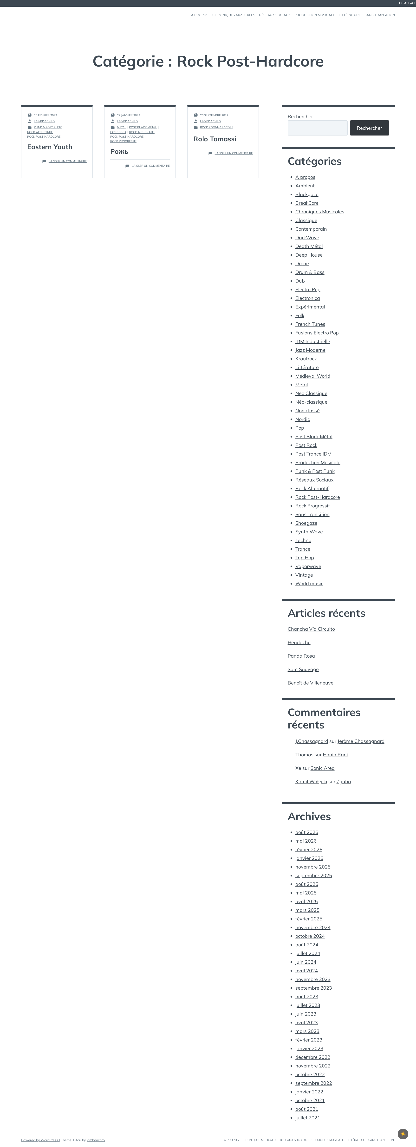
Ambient (305, 186)
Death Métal (309, 246)
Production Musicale (317, 462)
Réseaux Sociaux (314, 480)
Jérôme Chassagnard (361, 741)
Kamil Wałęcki (311, 781)
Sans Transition (312, 514)
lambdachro (96, 1140)
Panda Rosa (301, 656)
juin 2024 (305, 962)
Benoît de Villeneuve (310, 683)
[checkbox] (403, 1134)
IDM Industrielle (312, 341)
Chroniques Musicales (319, 212)
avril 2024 (306, 971)
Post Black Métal (143, 127)
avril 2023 (306, 1022)
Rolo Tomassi (214, 139)
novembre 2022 (313, 1066)
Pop (299, 428)
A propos (305, 177)
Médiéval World (312, 376)
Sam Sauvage (303, 669)
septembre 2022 (313, 1083)
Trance (302, 549)
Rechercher (300, 116)
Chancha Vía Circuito (311, 629)
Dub (300, 281)
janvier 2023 (309, 1048)
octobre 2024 (310, 936)
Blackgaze (306, 194)
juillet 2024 (307, 953)
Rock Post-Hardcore (43, 136)
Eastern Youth (49, 146)
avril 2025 (306, 901)
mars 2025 (307, 910)
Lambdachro (44, 121)
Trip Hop (304, 558)
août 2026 (306, 832)
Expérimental (310, 307)
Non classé (307, 410)
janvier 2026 (309, 858)
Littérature (307, 367)
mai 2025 (306, 893)
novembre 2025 (313, 867)
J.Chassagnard (311, 741)
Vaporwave (308, 566)
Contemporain (311, 229)
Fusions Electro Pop (317, 333)
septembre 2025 (313, 875)
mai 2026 (306, 841)
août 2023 (306, 996)
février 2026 (308, 849)
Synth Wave (309, 532)
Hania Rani (335, 755)
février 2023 (308, 1040)
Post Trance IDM (313, 454)
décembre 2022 (312, 1057)
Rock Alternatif (40, 132)
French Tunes (310, 324)
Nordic (302, 419)
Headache (299, 642)
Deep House (309, 255)
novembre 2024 (313, 927)
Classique (306, 220)
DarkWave (307, 237)
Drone (302, 263)
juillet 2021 (307, 1118)
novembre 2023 (313, 979)
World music (309, 583)
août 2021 (306, 1109)
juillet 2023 (307, 1005)
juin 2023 (305, 1014)
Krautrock (306, 359)
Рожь (119, 151)
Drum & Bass (310, 272)
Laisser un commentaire (68, 161)
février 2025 (308, 919)
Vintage (304, 575)
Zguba (344, 781)
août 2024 (306, 945)
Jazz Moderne (310, 350)
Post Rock (118, 132)
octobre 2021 (310, 1100)
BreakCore (306, 203)
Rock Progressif (123, 141)
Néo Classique (311, 393)
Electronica (307, 298)
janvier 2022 (309, 1092)
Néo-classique (311, 402)
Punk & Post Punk (48, 127)
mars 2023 (307, 1031)
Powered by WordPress (40, 1140)
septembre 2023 (313, 988)
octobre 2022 (310, 1074)
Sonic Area (323, 768)
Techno (303, 540)
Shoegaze (306, 523)
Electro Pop (307, 289)
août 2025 (306, 884)
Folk (299, 315)
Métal (121, 127)
